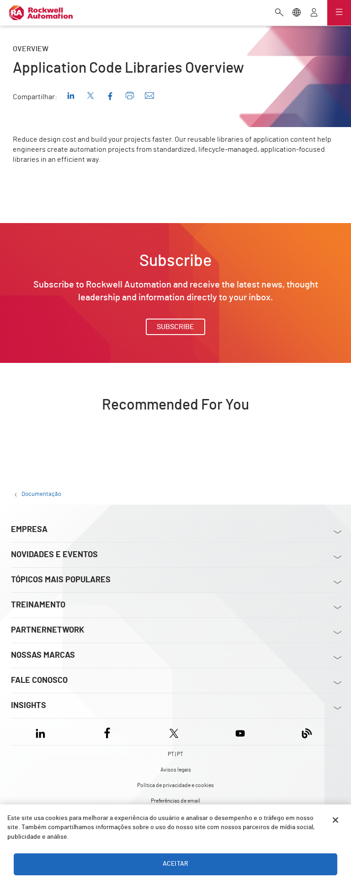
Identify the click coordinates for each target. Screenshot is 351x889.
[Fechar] (335, 820)
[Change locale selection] (296, 13)
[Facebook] (107, 731)
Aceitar (175, 864)
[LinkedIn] (42, 731)
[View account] (314, 13)
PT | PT (175, 754)
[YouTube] (240, 731)
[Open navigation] (339, 13)
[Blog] (307, 731)
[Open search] (279, 13)
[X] (174, 731)
